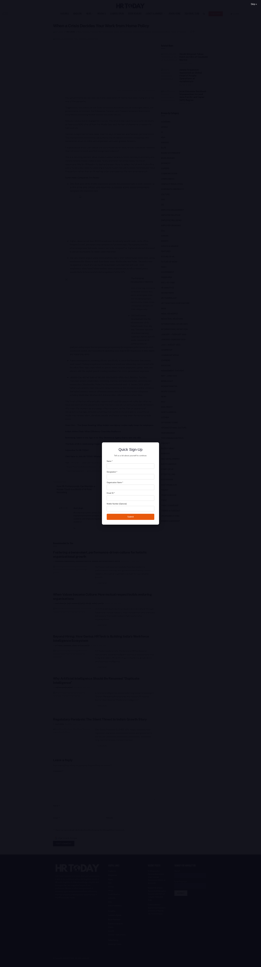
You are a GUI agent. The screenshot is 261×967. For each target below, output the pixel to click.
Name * (110, 461)
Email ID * (111, 493)
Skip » (254, 4)
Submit (130, 517)
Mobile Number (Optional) (117, 504)
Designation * (112, 472)
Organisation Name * (115, 482)
